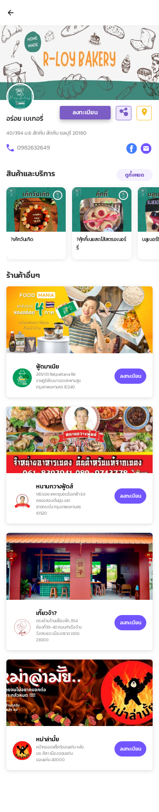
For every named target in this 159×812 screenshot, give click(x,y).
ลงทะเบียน (85, 112)
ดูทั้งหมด (134, 175)
